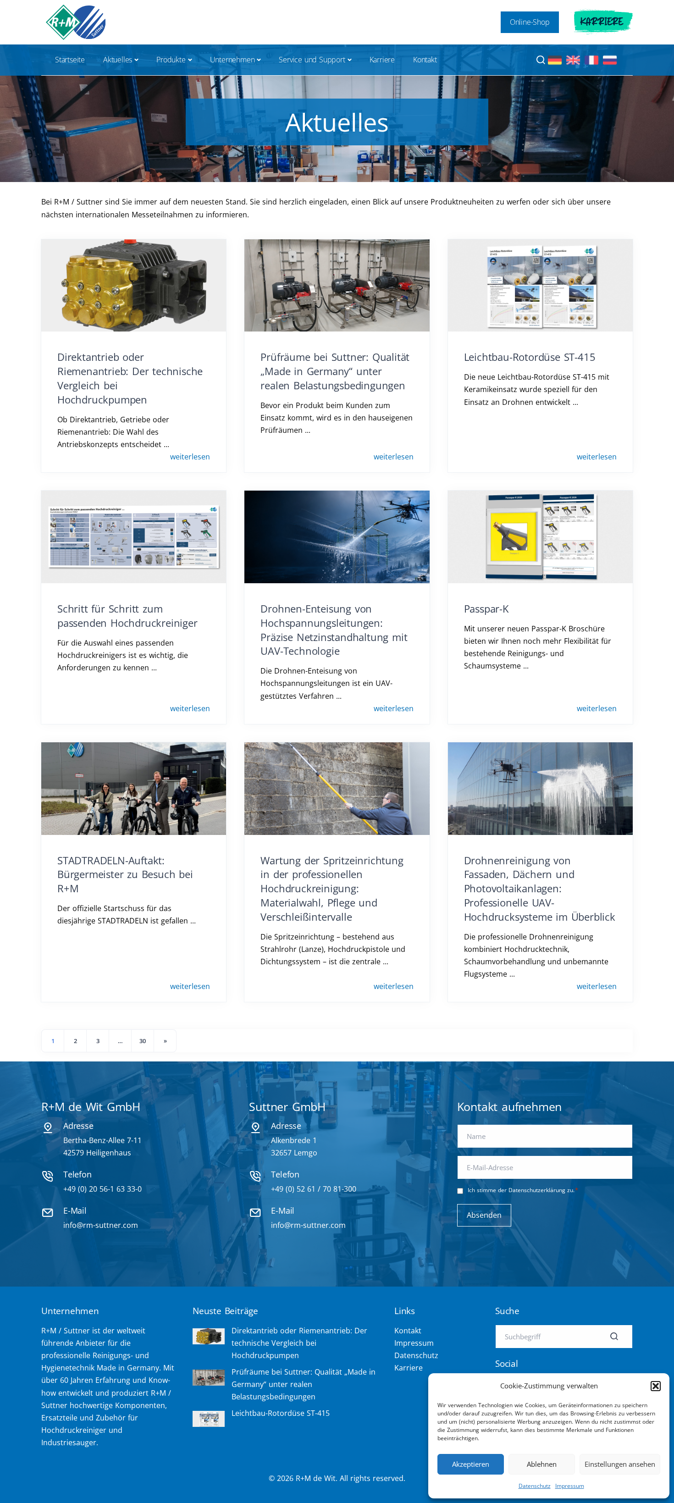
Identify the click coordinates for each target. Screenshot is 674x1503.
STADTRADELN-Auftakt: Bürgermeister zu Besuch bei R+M (125, 874)
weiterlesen (190, 457)
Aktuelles (117, 60)
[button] (655, 1386)
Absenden (484, 1215)
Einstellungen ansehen (620, 1464)
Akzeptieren (470, 1464)
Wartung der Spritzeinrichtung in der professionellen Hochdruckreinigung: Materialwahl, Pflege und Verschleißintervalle (331, 888)
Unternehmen (232, 60)
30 (142, 1041)
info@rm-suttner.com (100, 1225)
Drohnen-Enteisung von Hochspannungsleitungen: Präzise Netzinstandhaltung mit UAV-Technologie (333, 630)
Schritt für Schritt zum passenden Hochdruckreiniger (127, 616)
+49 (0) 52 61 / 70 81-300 (313, 1189)
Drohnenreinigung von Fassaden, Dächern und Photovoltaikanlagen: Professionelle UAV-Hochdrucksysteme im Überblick (539, 888)
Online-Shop (530, 22)
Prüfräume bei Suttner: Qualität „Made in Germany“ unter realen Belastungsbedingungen (334, 371)
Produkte (170, 60)
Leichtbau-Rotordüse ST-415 (530, 357)
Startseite (70, 60)
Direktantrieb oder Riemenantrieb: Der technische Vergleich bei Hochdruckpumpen (299, 1343)
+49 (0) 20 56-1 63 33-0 (102, 1189)
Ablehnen (542, 1464)
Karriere (602, 22)
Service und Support (312, 60)
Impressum (569, 1486)
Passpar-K (486, 608)
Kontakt (425, 60)
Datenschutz (535, 1486)
